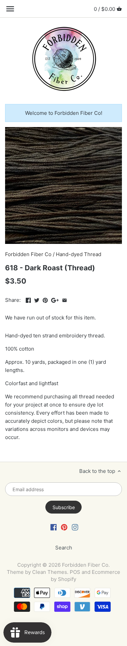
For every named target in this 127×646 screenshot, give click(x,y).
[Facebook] (53, 526)
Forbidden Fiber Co (28, 254)
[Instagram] (75, 526)
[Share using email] (64, 299)
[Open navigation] (10, 9)
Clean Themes (49, 572)
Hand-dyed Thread (78, 254)
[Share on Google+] (55, 299)
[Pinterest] (64, 526)
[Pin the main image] (45, 299)
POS (75, 572)
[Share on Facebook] (28, 299)
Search (63, 547)
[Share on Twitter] (36, 299)
